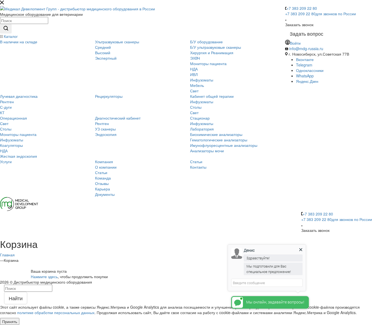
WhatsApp (305, 75)
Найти (16, 298)
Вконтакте (305, 59)
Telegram (304, 65)
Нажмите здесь (44, 276)
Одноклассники (310, 70)
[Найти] (6, 29)
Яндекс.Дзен (307, 81)
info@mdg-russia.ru (306, 48)
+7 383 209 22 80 (301, 8)
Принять (9, 321)
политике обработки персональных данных (55, 312)
